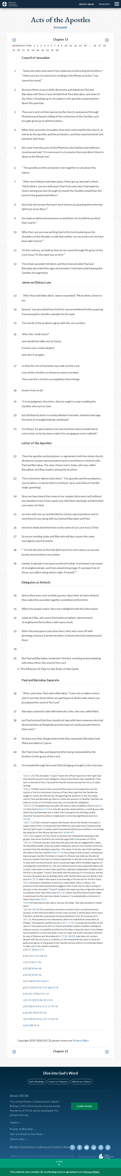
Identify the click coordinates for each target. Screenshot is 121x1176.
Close (59, 1161)
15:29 (28, 1019)
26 (47, 50)
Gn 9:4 (35, 1006)
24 (37, 50)
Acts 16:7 (62, 922)
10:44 (34, 968)
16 (94, 45)
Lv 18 (52, 866)
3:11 (44, 987)
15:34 (28, 902)
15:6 (27, 805)
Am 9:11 (41, 993)
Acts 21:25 (33, 879)
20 (18, 50)
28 (57, 50)
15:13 (28, 842)
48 (40, 968)
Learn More (84, 1106)
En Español (60, 27)
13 (80, 45)
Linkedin (93, 1147)
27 (52, 50)
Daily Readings (36, 1081)
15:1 (27, 775)
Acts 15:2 (43, 809)
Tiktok (108, 1147)
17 (99, 45)
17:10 (51, 1006)
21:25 (50, 1000)
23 (33, 50)
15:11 (28, 835)
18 (104, 45)
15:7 (27, 822)
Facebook (79, 1147)
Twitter (72, 1147)
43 (40, 962)
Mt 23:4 (36, 981)
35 (32, 775)
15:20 (28, 1006)
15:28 (39, 1000)
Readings (104, 4)
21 (23, 50)
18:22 (35, 909)
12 (75, 45)
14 (85, 45)
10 (65, 45)
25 (42, 50)
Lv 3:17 (43, 1006)
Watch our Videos (81, 1081)
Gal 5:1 (45, 981)
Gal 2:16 (37, 987)
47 (71, 832)
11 (70, 45)
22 (28, 50)
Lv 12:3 (35, 955)
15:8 (28, 968)
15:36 (28, 909)
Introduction (22, 45)
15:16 (29, 993)
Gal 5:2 (43, 955)
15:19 (28, 1000)
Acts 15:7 (41, 899)
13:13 (36, 1025)
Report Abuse (86, 4)
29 (44, 1000)
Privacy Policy (81, 1040)
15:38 (29, 1025)
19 (13, 50)
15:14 (28, 882)
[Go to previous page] (15, 40)
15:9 (28, 974)
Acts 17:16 (61, 936)
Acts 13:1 (61, 892)
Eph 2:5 (51, 987)
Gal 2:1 (98, 805)
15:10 (28, 981)
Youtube (86, 1147)
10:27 (34, 962)
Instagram (100, 1147)
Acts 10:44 (63, 832)
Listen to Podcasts (58, 1081)
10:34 (34, 974)
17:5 (70, 922)
